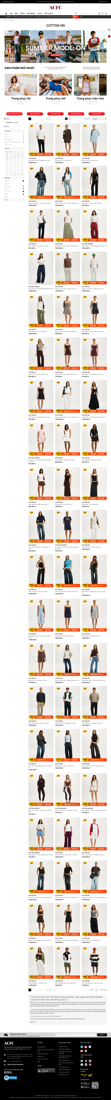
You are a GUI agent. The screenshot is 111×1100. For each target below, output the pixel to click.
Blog (38, 1061)
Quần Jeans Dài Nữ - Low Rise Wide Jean (39, 203)
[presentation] (15, 46)
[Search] (76, 13)
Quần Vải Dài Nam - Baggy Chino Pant (38, 723)
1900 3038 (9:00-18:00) (15, 1064)
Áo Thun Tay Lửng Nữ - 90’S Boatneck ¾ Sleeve (39, 548)
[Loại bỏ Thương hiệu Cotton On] (5, 122)
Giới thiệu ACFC (41, 1047)
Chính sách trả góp (64, 1067)
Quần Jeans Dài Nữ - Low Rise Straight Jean (67, 203)
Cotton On (11, 20)
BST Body (99, 98)
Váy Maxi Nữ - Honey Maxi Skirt (63, 504)
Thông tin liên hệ (63, 1046)
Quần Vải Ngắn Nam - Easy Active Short (65, 983)
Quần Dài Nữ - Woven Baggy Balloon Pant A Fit (94, 246)
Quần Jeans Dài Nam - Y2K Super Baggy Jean (94, 897)
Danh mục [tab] (7, 131)
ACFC (5, 20)
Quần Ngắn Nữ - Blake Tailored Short (65, 460)
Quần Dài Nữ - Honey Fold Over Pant (92, 203)
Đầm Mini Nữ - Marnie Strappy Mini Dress (66, 331)
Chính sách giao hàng (64, 1060)
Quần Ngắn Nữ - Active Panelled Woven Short (94, 810)
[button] (99, 13)
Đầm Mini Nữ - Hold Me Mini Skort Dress (66, 374)
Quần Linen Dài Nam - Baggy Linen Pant (39, 160)
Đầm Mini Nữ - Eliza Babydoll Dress (64, 636)
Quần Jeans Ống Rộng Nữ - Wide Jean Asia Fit (93, 592)
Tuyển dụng (40, 1056)
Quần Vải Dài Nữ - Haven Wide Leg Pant (66, 854)
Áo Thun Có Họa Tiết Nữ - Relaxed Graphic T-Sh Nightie (40, 460)
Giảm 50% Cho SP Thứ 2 (30, 98)
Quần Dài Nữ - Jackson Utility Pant (37, 331)
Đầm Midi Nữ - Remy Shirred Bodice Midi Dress (39, 636)
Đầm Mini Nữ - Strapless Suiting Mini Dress (39, 940)
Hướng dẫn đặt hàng (64, 1049)
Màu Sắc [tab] (7, 177)
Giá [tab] (6, 199)
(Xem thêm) (27, 1049)
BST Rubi (65, 98)
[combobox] (85, 13)
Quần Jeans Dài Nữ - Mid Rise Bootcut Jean (67, 680)
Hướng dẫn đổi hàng (64, 1069)
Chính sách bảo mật (64, 1072)
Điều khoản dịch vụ (64, 1074)
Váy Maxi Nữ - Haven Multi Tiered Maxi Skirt (67, 246)
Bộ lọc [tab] (7, 119)
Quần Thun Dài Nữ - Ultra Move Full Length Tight (40, 811)
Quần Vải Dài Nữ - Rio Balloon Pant (91, 940)
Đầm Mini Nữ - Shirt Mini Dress (63, 160)
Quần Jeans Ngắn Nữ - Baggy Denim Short (93, 854)
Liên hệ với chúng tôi (42, 1059)
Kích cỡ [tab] (7, 148)
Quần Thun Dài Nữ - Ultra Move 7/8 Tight (66, 810)
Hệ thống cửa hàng (9, 1)
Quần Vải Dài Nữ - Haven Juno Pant (91, 547)
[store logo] (55, 7)
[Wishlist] (103, 14)
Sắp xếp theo (88, 118)
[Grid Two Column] (69, 118)
